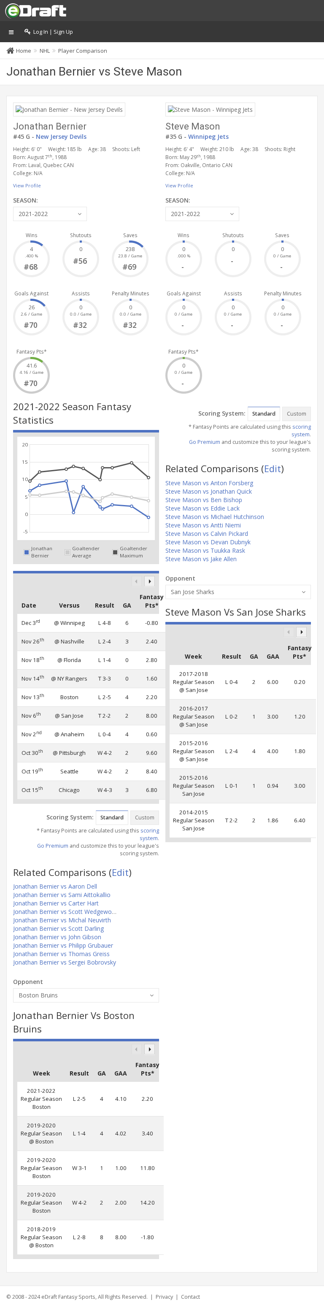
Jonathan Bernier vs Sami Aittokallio (62, 895)
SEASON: (25, 200)
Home (23, 50)
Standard (112, 817)
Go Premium (52, 845)
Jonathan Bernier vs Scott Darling (58, 928)
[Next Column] (149, 581)
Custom (144, 817)
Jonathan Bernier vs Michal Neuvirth (62, 920)
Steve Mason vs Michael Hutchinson (214, 517)
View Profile (27, 185)
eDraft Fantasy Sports (68, 1296)
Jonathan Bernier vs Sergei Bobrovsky (64, 962)
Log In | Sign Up (52, 31)
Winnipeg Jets (208, 136)
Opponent (28, 982)
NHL (45, 50)
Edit (120, 872)
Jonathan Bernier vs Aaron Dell (55, 886)
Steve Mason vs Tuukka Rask (205, 550)
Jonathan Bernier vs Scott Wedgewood (66, 912)
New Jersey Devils (61, 136)
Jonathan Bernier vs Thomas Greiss (61, 954)
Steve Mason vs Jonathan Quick (208, 491)
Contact (190, 1296)
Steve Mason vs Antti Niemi (203, 525)
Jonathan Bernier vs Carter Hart (56, 903)
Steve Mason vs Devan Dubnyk (208, 542)
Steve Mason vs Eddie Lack (202, 508)
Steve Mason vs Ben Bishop (203, 500)
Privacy (164, 1296)
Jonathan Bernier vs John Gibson (57, 937)
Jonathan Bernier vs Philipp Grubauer (63, 945)
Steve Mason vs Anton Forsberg (209, 483)
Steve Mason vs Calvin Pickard (206, 534)
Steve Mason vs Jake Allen (201, 559)
